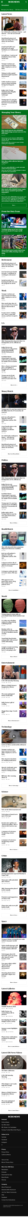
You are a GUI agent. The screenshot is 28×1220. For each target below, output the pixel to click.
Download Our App (7, 1174)
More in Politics (13, 523)
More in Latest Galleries (13, 1046)
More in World (13, 656)
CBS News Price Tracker (21, 9)
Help (3, 1194)
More (13, 205)
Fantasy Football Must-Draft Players (11, 1130)
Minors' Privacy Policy (7, 1162)
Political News (5, 1122)
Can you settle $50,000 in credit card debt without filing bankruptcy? (13, 168)
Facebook (4, 1139)
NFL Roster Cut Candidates (9, 1127)
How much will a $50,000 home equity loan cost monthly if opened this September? (14, 200)
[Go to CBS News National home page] (14, 2)
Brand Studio (5, 1177)
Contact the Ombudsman (8, 1200)
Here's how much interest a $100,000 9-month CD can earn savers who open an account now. (13, 139)
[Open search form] (26, 2)
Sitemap (4, 1179)
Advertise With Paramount (9, 1189)
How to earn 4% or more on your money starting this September (13, 143)
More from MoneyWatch (13, 454)
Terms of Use (5, 1159)
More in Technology (13, 785)
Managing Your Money (7, 9)
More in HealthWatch (14, 590)
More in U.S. (13, 385)
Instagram (4, 1142)
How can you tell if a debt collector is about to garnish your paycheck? (14, 171)
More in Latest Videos (13, 1110)
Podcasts (4, 1172)
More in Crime (13, 915)
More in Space (13, 982)
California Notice (6, 1154)
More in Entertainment (13, 720)
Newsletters (5, 1169)
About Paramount (6, 1187)
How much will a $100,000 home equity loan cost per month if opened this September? (14, 197)
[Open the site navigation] (4, 2)
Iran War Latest (5, 1124)
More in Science (13, 849)
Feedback (4, 1197)
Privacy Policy (5, 1152)
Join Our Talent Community (9, 1192)
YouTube (4, 1137)
